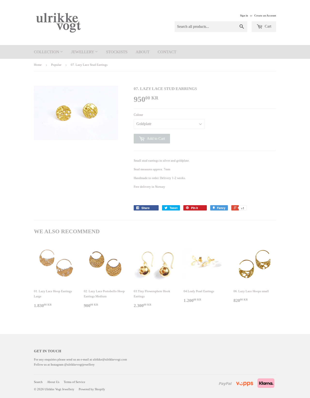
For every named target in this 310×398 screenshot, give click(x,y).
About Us (53, 382)
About (142, 52)
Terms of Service (74, 382)
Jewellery (83, 52)
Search (38, 382)
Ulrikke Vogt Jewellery (59, 389)
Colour (138, 115)
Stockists (116, 52)
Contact (167, 52)
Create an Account (265, 15)
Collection (47, 52)
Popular (56, 65)
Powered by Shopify (92, 389)
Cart (267, 26)
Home (38, 65)
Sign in (244, 15)
